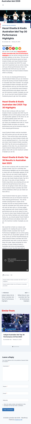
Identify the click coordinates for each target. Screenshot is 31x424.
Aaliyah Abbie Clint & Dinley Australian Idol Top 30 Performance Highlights (8, 297)
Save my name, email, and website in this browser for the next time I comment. (15, 405)
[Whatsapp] (16, 48)
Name (5, 386)
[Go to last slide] (4, 329)
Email (5, 393)
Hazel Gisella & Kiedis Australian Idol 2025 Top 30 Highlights (15, 280)
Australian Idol (7, 41)
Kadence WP (18, 419)
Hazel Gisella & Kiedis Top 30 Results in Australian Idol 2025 (15, 285)
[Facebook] (3, 48)
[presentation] (15, 323)
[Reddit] (10, 48)
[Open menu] (3, 5)
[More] (19, 48)
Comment (6, 366)
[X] (7, 48)
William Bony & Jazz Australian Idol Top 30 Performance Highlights (23, 297)
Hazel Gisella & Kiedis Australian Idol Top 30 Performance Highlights (15, 53)
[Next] (27, 329)
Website (5, 400)
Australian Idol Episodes (9, 25)
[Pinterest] (13, 48)
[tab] (12, 346)
